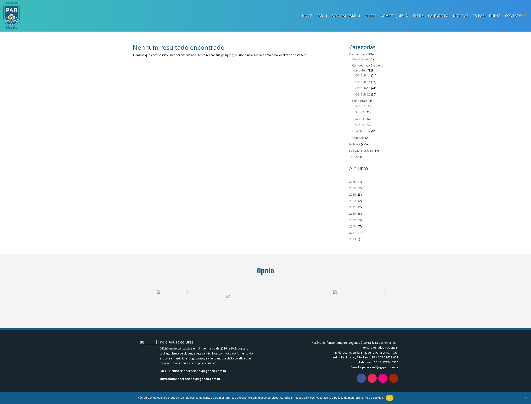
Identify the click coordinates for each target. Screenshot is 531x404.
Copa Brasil (360, 101)
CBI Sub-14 (362, 75)
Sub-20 (360, 125)
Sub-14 (360, 106)
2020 (352, 213)
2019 (352, 220)
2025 (352, 188)
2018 (352, 226)
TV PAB (479, 15)
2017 (352, 233)
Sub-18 (360, 119)
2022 (352, 201)
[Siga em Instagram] (372, 378)
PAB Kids (358, 138)
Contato (513, 15)
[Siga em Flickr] (382, 378)
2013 (352, 239)
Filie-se (495, 15)
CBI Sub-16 (362, 82)
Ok (390, 397)
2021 (352, 207)
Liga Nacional (361, 131)
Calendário (438, 15)
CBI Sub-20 (362, 94)
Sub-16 (360, 112)
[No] (526, 398)
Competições (392, 15)
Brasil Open (360, 59)
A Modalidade (344, 15)
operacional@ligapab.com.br (205, 371)
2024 (352, 194)
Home (307, 15)
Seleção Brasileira (361, 150)
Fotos (418, 15)
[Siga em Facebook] (361, 378)
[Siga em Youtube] (393, 378)
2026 (352, 182)
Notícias (460, 15)
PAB (320, 15)
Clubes (370, 15)
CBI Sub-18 (362, 88)
